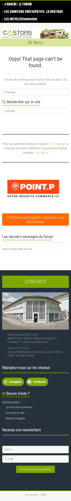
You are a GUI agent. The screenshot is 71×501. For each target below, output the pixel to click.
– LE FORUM (24, 4)
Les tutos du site (15, 412)
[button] (33, 188)
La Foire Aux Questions (19, 407)
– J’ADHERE (9, 4)
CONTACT (35, 281)
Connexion (29, 18)
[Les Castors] (35, 33)
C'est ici (43, 152)
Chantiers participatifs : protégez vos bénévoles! (35, 219)
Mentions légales (15, 418)
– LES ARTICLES (12, 18)
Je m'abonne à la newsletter (35, 469)
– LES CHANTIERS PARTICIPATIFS (23, 11)
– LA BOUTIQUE (53, 11)
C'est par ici (61, 144)
